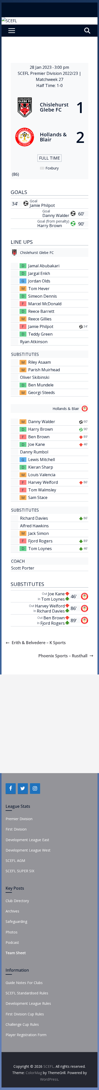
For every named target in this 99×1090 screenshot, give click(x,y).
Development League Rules (28, 1003)
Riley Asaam (39, 362)
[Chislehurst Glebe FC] (49, 107)
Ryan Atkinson (33, 341)
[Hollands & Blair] (49, 137)
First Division (16, 829)
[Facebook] (11, 788)
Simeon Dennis (42, 296)
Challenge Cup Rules (22, 1024)
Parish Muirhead (44, 370)
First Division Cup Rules (25, 1014)
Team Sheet (16, 952)
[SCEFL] (9, 21)
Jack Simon (38, 533)
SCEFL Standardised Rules (27, 993)
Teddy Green (40, 334)
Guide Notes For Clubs (24, 982)
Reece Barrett (41, 311)
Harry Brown (49, 225)
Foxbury (52, 168)
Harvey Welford (43, 482)
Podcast (12, 942)
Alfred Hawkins (34, 526)
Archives (12, 911)
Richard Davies (34, 518)
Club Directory (17, 900)
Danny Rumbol (34, 452)
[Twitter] (23, 788)
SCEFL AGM (15, 860)
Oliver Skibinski (34, 377)
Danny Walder (55, 215)
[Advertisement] (49, 723)
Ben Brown (39, 437)
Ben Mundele (41, 385)
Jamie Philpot (42, 205)
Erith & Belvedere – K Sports (39, 642)
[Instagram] (35, 788)
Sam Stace (37, 497)
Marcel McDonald (44, 304)
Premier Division (19, 818)
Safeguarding (16, 921)
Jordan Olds (39, 281)
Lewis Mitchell (41, 459)
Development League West (28, 850)
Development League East (27, 839)
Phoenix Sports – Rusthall (62, 656)
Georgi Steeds (41, 392)
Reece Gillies (40, 319)
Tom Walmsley (42, 490)
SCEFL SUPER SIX (20, 870)
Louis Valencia (41, 474)
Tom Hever (39, 288)
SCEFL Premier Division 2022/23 (48, 73)
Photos (12, 932)
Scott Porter (22, 568)
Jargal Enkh (39, 273)
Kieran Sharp (40, 467)
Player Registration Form (26, 1034)
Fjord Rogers (40, 541)
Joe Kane (36, 444)
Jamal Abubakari (43, 266)
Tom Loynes (40, 548)
